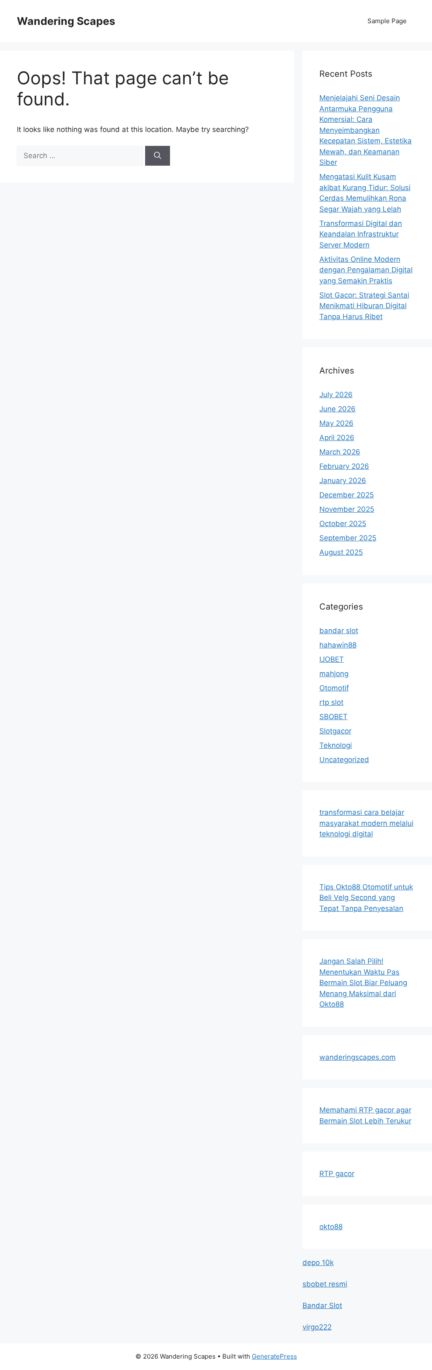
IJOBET (331, 659)
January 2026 (342, 480)
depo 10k (318, 1262)
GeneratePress (274, 1356)
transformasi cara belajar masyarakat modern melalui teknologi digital (366, 823)
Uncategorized (344, 759)
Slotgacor (335, 731)
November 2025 (346, 509)
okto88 (331, 1226)
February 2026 (344, 466)
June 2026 (337, 409)
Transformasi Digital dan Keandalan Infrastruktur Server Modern (360, 234)
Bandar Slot (322, 1305)
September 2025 (347, 538)
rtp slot (331, 702)
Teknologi (335, 745)
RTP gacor (336, 1173)
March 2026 (339, 452)
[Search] (157, 156)
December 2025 (346, 495)
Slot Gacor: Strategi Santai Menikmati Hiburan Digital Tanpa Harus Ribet (364, 306)
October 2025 (342, 523)
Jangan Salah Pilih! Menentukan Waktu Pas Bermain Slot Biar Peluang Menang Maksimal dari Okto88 (363, 982)
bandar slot (338, 630)
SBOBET (333, 716)
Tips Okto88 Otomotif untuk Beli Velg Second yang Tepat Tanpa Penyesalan (366, 898)
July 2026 (336, 394)
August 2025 (341, 552)
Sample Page (387, 21)
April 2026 (336, 437)
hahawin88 (337, 645)
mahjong (333, 673)
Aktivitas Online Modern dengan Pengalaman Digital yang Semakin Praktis (366, 270)
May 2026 (336, 423)
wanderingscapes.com (357, 1057)
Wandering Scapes (66, 21)
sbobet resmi (324, 1284)
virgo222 (317, 1327)
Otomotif (334, 688)
